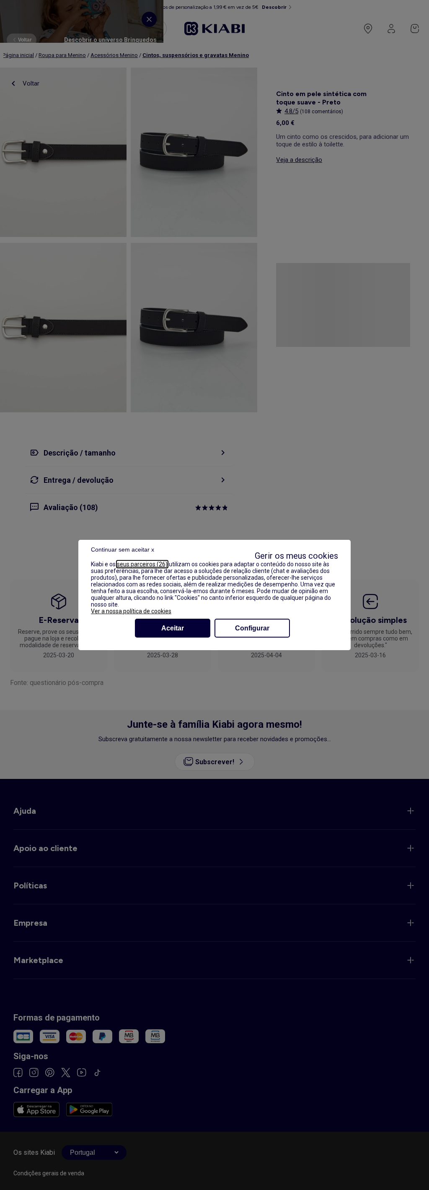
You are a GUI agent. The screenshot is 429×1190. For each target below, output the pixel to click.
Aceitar (172, 628)
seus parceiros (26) (142, 564)
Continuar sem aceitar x (122, 549)
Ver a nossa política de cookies (131, 611)
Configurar (252, 628)
